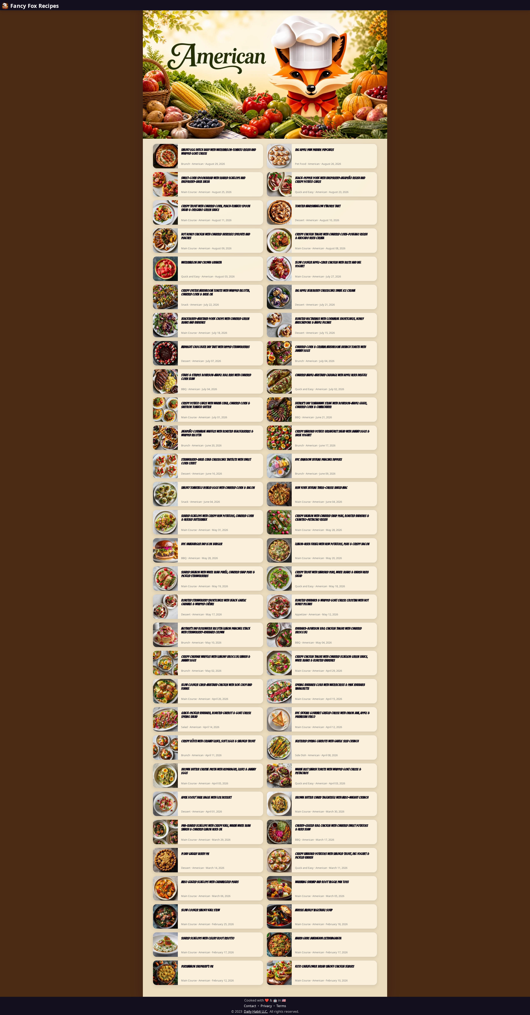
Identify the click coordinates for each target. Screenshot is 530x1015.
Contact (250, 1006)
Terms (281, 1006)
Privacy (266, 1006)
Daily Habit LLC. (256, 1011)
